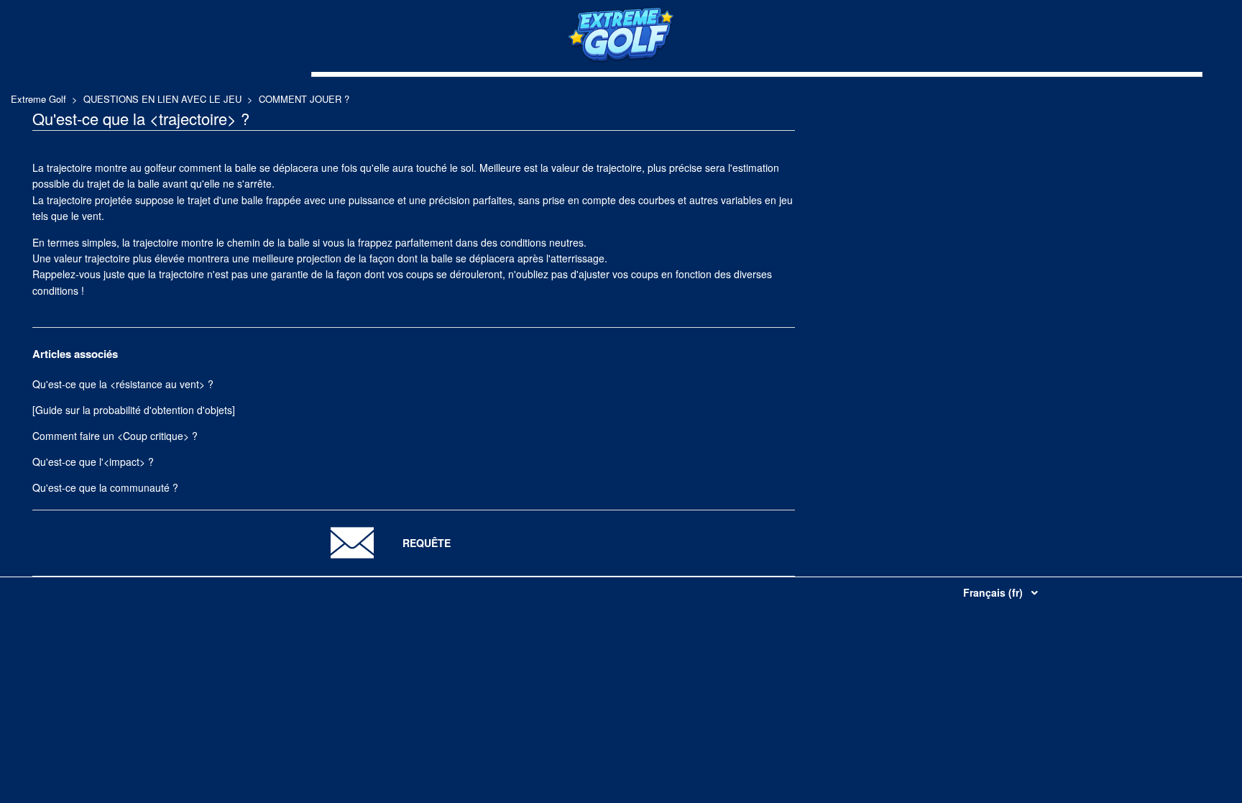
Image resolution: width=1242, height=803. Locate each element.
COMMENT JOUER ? (304, 99)
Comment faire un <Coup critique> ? (115, 435)
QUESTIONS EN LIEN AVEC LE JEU (162, 99)
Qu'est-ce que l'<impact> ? (93, 461)
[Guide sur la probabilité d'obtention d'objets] (133, 410)
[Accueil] (621, 59)
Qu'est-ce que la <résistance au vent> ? (122, 384)
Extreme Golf (38, 99)
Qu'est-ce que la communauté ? (105, 487)
